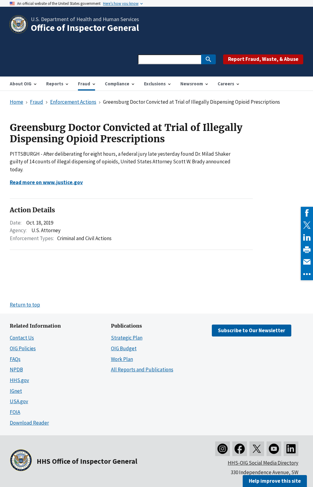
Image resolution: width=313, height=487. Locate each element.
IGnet (16, 391)
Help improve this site (275, 481)
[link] (307, 213)
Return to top (25, 304)
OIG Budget (124, 348)
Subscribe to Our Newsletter (251, 330)
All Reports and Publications (142, 369)
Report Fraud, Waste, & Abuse (263, 59)
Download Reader (29, 422)
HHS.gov (19, 380)
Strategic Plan (126, 337)
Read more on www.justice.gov (46, 182)
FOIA (15, 412)
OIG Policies (23, 348)
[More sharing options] (307, 274)
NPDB (16, 369)
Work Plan (122, 359)
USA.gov (19, 401)
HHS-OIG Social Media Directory (263, 462)
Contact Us (22, 337)
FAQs (15, 359)
